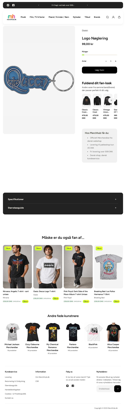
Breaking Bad (99, 298)
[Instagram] (8, 5)
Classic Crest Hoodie (85, 111)
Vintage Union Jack (106, 111)
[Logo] (11, 17)
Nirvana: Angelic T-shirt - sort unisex (16, 292)
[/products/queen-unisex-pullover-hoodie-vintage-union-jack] (107, 101)
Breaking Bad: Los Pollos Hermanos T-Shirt (104, 292)
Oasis (35, 295)
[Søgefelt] (107, 17)
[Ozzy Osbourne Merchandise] (32, 339)
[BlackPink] (93, 337)
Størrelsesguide (16, 207)
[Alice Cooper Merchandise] (113, 339)
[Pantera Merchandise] (73, 339)
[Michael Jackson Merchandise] (12, 339)
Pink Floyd (67, 298)
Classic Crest (95, 111)
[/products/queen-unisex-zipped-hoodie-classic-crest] (97, 101)
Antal (84, 61)
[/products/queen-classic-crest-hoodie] (86, 101)
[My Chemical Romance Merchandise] (52, 340)
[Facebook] (13, 5)
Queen (85, 30)
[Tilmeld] (117, 388)
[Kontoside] (113, 17)
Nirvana (6, 298)
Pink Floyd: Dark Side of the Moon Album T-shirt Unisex (76, 292)
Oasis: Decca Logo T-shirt (44, 291)
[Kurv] (119, 17)
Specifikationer (16, 199)
